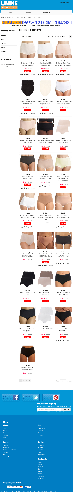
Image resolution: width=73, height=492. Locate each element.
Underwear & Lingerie (19, 17)
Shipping (40, 447)
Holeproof (41, 476)
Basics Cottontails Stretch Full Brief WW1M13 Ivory (63, 178)
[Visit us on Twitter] (31, 394)
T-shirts (40, 433)
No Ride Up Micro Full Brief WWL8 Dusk (27, 255)
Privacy (5, 452)
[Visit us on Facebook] (10, 394)
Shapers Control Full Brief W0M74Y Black (27, 330)
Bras (4, 428)
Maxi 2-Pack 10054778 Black (27, 294)
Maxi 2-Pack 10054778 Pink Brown (45, 294)
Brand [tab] (3, 35)
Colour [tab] (3, 43)
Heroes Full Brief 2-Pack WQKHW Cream (45, 102)
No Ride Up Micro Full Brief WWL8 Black (27, 368)
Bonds (40, 464)
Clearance (41, 435)
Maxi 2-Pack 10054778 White (45, 330)
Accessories (7, 433)
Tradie (40, 474)
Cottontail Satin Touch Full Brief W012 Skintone (63, 64)
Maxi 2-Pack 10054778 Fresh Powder (63, 141)
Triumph (40, 467)
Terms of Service (66, 411)
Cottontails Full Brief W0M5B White (45, 64)
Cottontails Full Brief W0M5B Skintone (27, 64)
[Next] (29, 380)
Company (6, 442)
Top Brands (42, 459)
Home (2, 17)
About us (6, 445)
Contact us (41, 445)
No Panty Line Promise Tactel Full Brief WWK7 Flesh (45, 217)
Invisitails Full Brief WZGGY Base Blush (63, 216)
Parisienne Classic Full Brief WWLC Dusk (45, 177)
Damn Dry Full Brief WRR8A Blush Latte (45, 255)
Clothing (40, 430)
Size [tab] (2, 39)
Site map (6, 447)
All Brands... (41, 478)
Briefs (29, 17)
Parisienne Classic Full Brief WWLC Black (63, 255)
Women (9, 17)
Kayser (40, 471)
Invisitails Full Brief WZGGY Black (28, 177)
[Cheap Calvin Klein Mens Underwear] (36, 22)
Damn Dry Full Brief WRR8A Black (63, 330)
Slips (4, 437)
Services (41, 442)
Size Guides (41, 454)
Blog (4, 454)
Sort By (50, 36)
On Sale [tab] (4, 52)
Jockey (40, 462)
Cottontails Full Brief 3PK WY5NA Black (63, 294)
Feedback (6, 457)
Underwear (41, 428)
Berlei (39, 469)
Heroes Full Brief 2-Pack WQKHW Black (27, 102)
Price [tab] (3, 47)
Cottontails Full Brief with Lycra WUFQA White (63, 102)
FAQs (39, 452)
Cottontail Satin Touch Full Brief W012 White (27, 216)
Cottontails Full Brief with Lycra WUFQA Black (45, 141)
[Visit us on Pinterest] (51, 394)
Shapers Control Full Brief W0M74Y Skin (27, 141)
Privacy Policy (58, 411)
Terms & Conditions (9, 450)
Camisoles (6, 435)
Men (39, 425)
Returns (40, 450)
